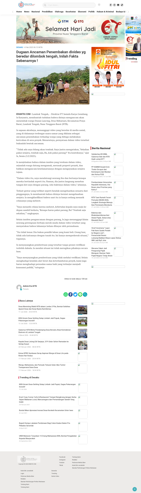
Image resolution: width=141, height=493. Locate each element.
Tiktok (61, 465)
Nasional (36, 11)
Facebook (62, 457)
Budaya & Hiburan (124, 11)
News (26, 11)
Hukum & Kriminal (105, 11)
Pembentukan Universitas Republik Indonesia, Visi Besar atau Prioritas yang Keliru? (101, 186)
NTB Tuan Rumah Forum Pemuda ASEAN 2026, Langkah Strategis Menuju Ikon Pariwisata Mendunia (101, 201)
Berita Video (55, 476)
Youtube (61, 463)
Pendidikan (47, 11)
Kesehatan (71, 11)
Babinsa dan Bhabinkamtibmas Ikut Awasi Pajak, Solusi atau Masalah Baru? (101, 217)
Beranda (54, 471)
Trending (54, 473)
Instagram (62, 460)
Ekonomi (82, 11)
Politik (91, 11)
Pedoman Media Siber (78, 463)
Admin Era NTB (30, 286)
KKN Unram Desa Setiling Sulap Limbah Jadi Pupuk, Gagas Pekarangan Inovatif (47, 385)
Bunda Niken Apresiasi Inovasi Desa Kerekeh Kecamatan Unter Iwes (46, 410)
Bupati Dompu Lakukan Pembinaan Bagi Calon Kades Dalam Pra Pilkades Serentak (44, 424)
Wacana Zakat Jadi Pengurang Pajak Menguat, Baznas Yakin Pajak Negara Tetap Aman (101, 252)
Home (19, 11)
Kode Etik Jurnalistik (78, 465)
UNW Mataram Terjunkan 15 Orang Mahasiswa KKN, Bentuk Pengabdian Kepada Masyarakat (48, 437)
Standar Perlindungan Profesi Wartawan (84, 468)
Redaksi (74, 460)
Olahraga (59, 11)
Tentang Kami (76, 457)
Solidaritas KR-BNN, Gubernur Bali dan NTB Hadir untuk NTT (100, 157)
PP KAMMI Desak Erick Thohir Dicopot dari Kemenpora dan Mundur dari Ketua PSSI (101, 171)
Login (22, 473)
